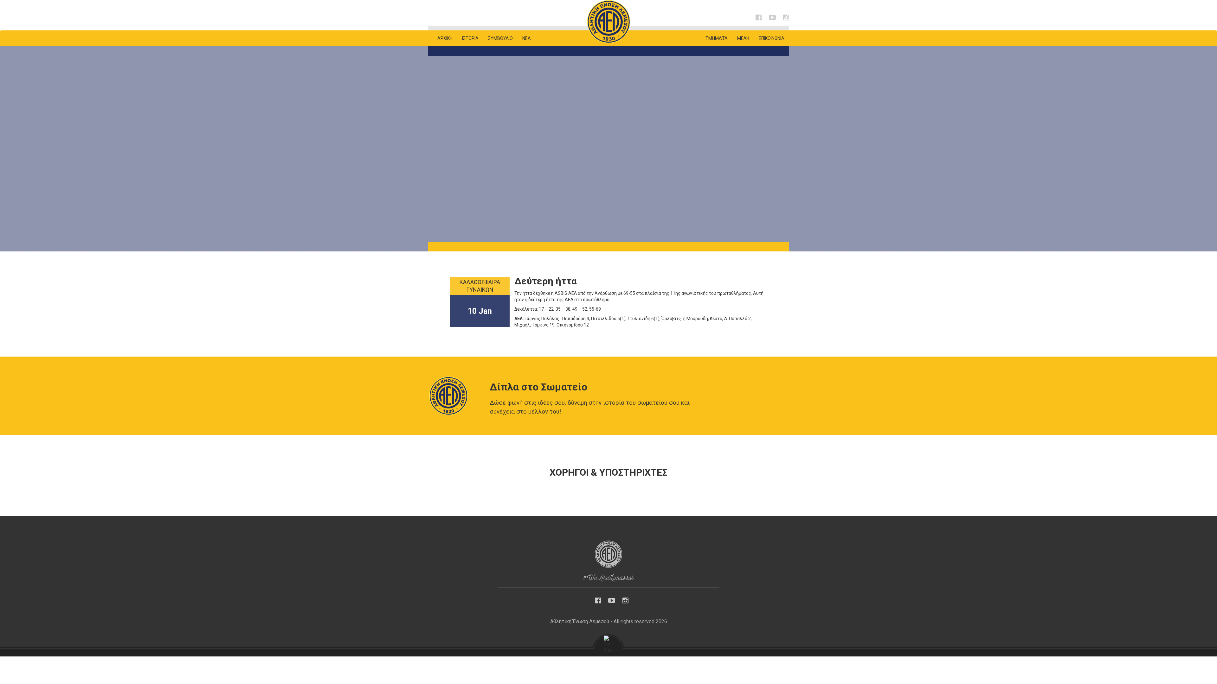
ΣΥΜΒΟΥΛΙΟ (500, 38)
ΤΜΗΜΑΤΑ (716, 38)
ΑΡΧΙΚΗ (445, 38)
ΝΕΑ (526, 38)
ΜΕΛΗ (743, 38)
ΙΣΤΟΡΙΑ (470, 38)
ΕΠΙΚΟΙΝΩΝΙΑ (771, 38)
